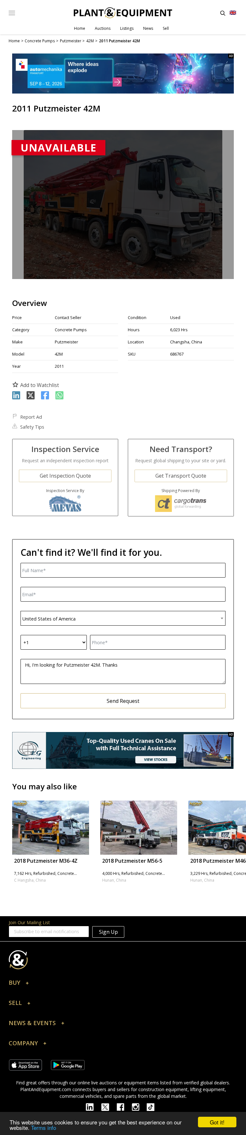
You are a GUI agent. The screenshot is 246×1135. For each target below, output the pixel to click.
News (148, 28)
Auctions (103, 28)
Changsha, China (186, 342)
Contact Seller (68, 317)
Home (79, 28)
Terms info (43, 1127)
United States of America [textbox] (49, 619)
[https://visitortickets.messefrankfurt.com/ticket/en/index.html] (123, 73)
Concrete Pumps (71, 330)
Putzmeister (66, 342)
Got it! (217, 1122)
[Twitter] (109, 1106)
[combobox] (123, 618)
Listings (127, 28)
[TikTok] (153, 1106)
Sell (166, 28)
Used (175, 317)
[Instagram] (139, 1106)
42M (59, 354)
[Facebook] (124, 1106)
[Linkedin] (93, 1106)
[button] (123, 984)
